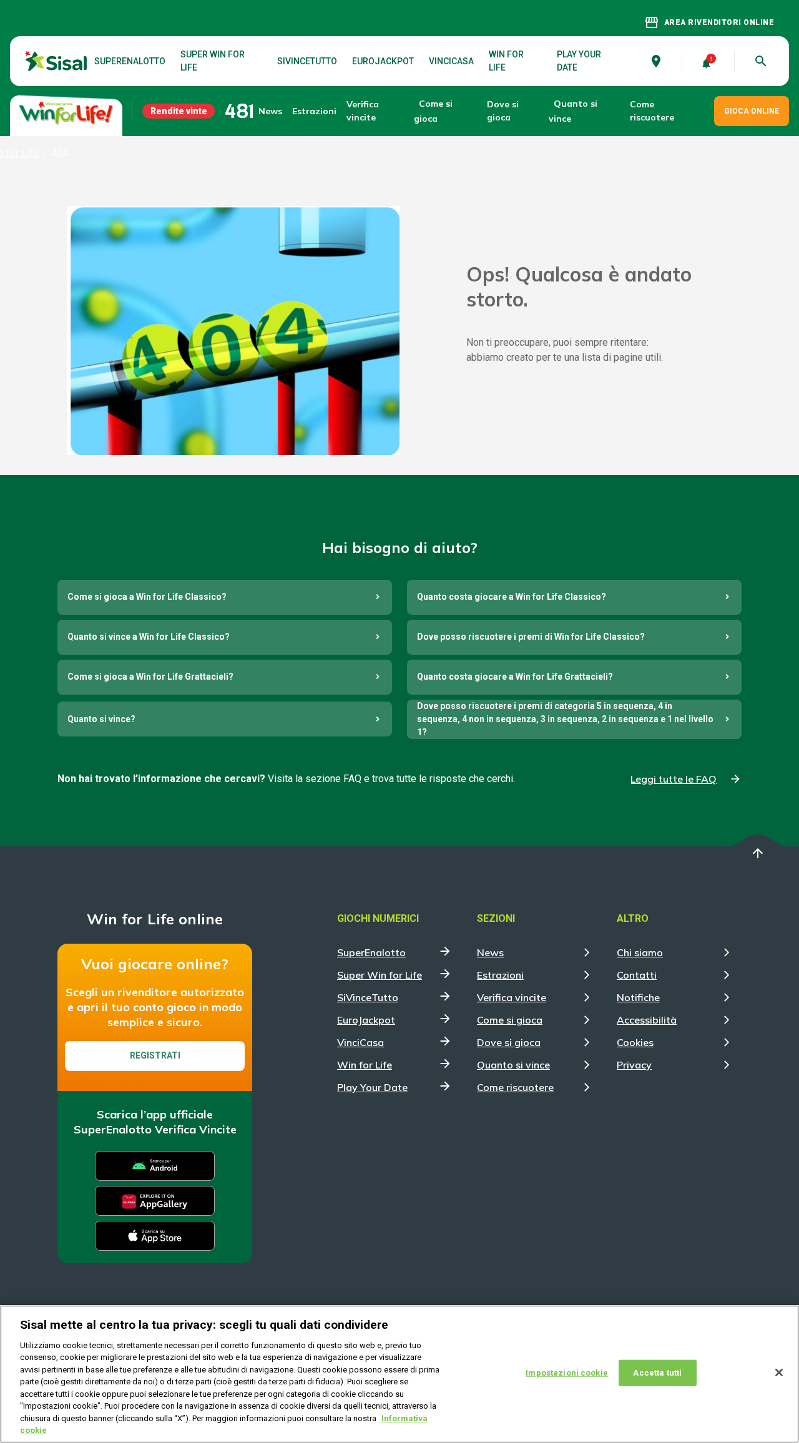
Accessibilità (647, 1020)
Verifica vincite (362, 111)
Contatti (637, 975)
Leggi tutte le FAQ (673, 779)
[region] (399, 1374)
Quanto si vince (513, 1065)
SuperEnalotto (129, 61)
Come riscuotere (652, 111)
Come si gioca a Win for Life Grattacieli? (150, 677)
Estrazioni (500, 975)
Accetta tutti (657, 1372)
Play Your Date (579, 60)
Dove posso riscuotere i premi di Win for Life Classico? (531, 637)
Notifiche (638, 997)
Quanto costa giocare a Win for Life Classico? (511, 597)
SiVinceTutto (307, 61)
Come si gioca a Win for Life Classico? (147, 597)
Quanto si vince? (101, 719)
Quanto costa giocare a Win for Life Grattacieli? (515, 677)
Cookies (635, 1042)
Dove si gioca (503, 111)
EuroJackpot (383, 61)
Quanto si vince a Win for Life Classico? (148, 637)
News (270, 111)
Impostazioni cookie (566, 1372)
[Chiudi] (779, 1372)
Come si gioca (509, 1020)
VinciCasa (451, 61)
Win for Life (506, 60)
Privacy (634, 1065)
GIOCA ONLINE (751, 111)
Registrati (155, 1055)
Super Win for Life (212, 60)
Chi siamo (640, 952)
